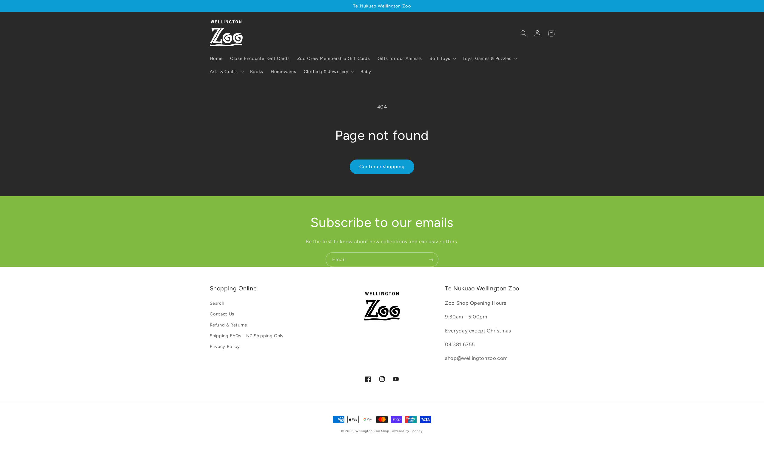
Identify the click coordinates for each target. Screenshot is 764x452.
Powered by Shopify (406, 431)
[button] (442, 58)
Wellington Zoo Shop (372, 431)
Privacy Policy (225, 346)
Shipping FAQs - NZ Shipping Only (247, 335)
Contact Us (222, 314)
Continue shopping (382, 166)
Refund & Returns (228, 325)
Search (217, 303)
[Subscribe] (431, 259)
